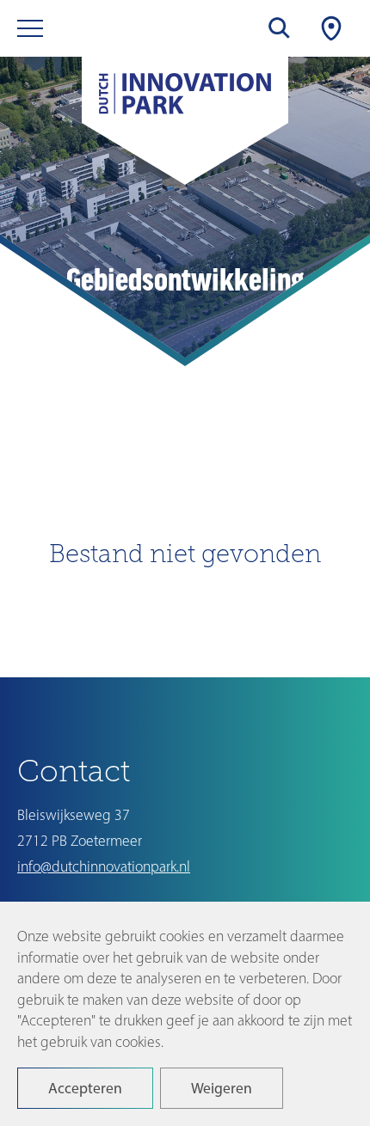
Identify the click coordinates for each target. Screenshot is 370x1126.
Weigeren (221, 1088)
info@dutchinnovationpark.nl (103, 866)
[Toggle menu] (30, 28)
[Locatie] (331, 28)
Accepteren (85, 1088)
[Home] (185, 103)
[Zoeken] (279, 28)
